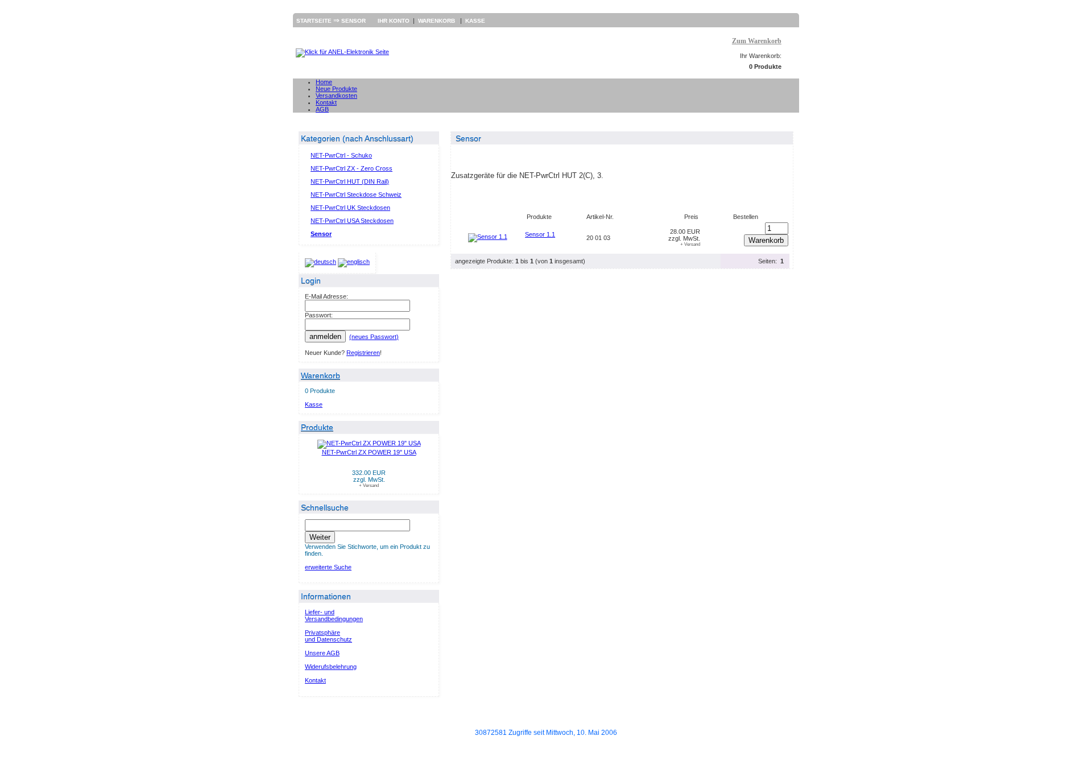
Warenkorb (437, 21)
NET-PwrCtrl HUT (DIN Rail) (350, 181)
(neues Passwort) (374, 336)
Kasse (475, 21)
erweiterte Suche (328, 567)
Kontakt (315, 680)
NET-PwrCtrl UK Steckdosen (350, 207)
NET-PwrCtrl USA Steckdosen (352, 220)
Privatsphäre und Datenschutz (328, 636)
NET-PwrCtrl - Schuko (341, 155)
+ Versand (369, 485)
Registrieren (363, 352)
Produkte (317, 427)
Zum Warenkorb (756, 41)
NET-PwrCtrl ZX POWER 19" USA (369, 452)
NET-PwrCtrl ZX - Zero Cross (351, 168)
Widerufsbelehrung (331, 666)
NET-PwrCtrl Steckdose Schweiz (356, 194)
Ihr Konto (394, 21)
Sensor (353, 21)
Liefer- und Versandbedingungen (334, 615)
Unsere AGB (322, 653)
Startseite (314, 21)
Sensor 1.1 (540, 234)
